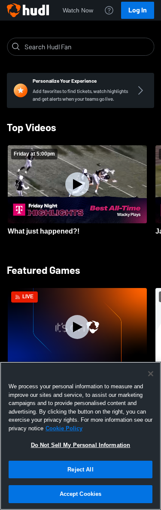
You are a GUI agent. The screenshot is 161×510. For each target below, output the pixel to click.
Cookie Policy (64, 428)
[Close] (150, 373)
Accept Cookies (81, 494)
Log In (137, 10)
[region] (80, 436)
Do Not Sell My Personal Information (81, 445)
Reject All (80, 469)
